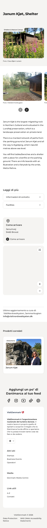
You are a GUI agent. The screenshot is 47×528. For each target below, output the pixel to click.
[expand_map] (39, 250)
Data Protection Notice (10, 519)
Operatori (11, 462)
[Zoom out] (40, 291)
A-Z (8, 493)
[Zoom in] (40, 284)
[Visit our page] (16, 400)
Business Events (14, 459)
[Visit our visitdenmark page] (23, 400)
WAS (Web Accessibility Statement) (30, 519)
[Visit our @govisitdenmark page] (31, 400)
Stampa (10, 456)
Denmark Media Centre (17, 478)
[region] (23, 270)
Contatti (10, 497)
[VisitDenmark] (15, 412)
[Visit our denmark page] (9, 400)
